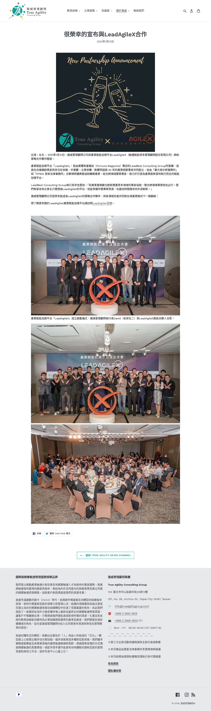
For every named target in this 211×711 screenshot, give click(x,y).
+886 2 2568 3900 (126, 620)
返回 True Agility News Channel (108, 555)
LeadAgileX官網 (102, 203)
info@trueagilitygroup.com (132, 606)
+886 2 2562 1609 (126, 613)
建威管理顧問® (188, 703)
